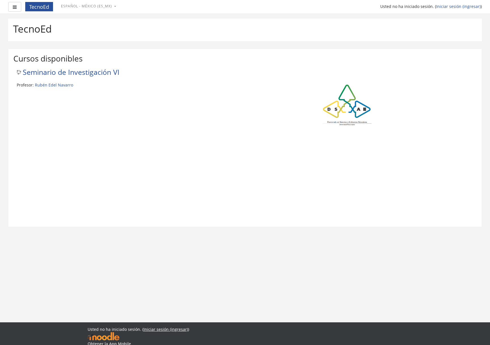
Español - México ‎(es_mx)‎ (87, 6)
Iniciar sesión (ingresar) (458, 6)
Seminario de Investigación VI (71, 72)
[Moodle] (103, 336)
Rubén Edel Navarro (54, 85)
